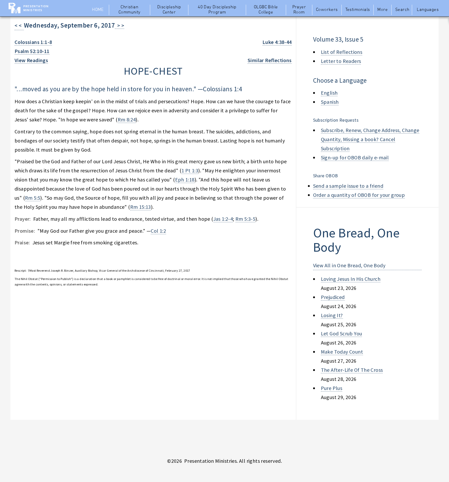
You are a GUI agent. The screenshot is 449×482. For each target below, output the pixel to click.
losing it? (332, 315)
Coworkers (327, 9)
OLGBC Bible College (266, 10)
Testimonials (357, 9)
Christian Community (129, 10)
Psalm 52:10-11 (32, 51)
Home (98, 9)
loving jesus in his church (350, 279)
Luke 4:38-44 (277, 42)
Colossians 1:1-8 (33, 42)
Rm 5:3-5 (245, 219)
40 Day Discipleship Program (217, 10)
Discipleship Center (169, 10)
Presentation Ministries (36, 8)
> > (119, 25)
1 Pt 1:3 (189, 170)
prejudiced (333, 297)
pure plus (331, 388)
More (382, 9)
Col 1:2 (158, 230)
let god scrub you (341, 333)
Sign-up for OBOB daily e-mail (355, 157)
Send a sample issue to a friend (348, 186)
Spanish (330, 102)
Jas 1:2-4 (223, 219)
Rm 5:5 (32, 197)
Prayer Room (299, 10)
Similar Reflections (270, 60)
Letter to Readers (341, 61)
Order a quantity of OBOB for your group (359, 195)
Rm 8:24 (127, 119)
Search (402, 9)
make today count (342, 351)
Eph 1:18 (185, 179)
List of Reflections (341, 52)
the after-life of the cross (352, 370)
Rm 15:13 (140, 207)
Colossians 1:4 (222, 89)
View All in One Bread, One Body (349, 265)
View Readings (31, 60)
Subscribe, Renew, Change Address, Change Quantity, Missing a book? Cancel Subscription (370, 139)
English (329, 92)
